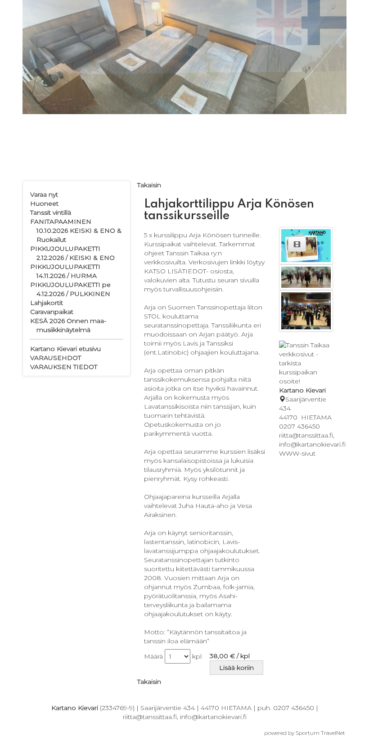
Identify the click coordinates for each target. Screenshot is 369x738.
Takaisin (149, 185)
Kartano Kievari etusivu (65, 349)
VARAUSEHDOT (55, 358)
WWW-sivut (297, 453)
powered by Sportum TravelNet (304, 732)
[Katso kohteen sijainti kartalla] (282, 399)
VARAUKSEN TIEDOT (63, 367)
